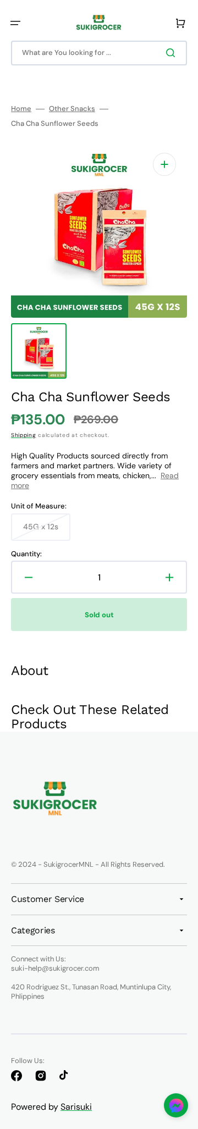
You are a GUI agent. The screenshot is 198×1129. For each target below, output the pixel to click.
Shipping (23, 435)
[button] (15, 23)
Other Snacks (72, 108)
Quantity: (26, 554)
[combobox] (99, 53)
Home (21, 108)
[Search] (172, 53)
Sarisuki (76, 1107)
